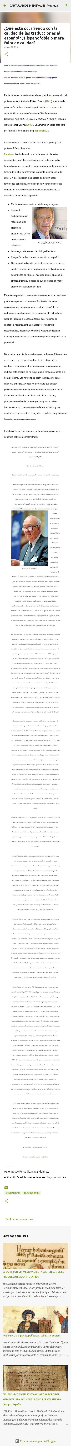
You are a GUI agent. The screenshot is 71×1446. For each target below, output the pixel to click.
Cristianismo (13, 1193)
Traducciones (32, 1193)
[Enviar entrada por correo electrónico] (6, 1189)
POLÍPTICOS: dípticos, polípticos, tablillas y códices (31, 1335)
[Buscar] (66, 5)
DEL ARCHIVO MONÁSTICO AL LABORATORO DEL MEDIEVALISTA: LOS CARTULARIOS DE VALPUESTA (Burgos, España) (32, 1399)
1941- (48, 101)
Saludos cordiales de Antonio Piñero (35, 1157)
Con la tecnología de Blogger (37, 1441)
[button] (6, 54)
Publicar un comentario (20, 1219)
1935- (30, 125)
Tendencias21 (42, 130)
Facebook (9, 154)
